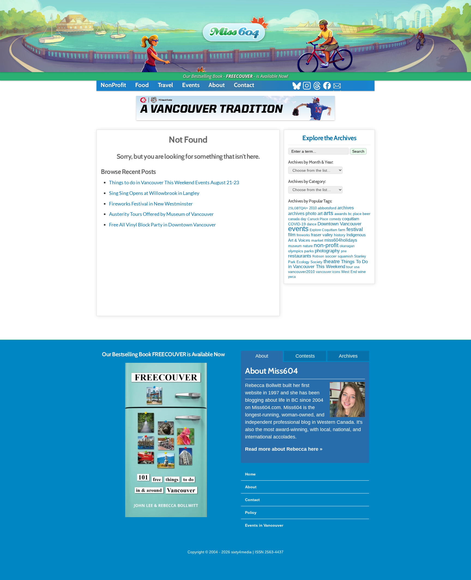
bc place (354, 214)
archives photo (302, 213)
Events (191, 85)
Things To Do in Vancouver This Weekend (328, 264)
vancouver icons (328, 272)
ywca (292, 277)
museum (295, 246)
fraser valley (322, 235)
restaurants (299, 256)
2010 (313, 208)
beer (366, 213)
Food (142, 85)
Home (250, 474)
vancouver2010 (301, 271)
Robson (318, 256)
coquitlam (350, 219)
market (317, 240)
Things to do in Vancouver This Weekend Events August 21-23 (174, 182)
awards (340, 213)
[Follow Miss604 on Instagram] (306, 86)
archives (345, 207)
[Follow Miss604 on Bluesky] (296, 86)
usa (357, 267)
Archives (348, 356)
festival (354, 229)
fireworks (303, 235)
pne (344, 251)
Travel (165, 85)
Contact (244, 85)
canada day (297, 219)
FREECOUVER (239, 76)
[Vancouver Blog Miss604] (235, 29)
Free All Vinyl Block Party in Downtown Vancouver (162, 225)
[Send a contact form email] (337, 86)
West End (349, 272)
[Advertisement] (188, 271)
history (339, 235)
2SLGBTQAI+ (298, 208)
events (298, 229)
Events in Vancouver (264, 525)
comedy (335, 219)
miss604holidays (340, 240)
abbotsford (327, 208)
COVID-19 (297, 224)
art (320, 213)
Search (358, 151)
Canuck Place (317, 219)
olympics (295, 251)
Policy (250, 512)
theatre (332, 261)
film (291, 234)
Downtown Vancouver (339, 223)
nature (308, 246)
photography (327, 250)
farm (341, 230)
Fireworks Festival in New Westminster (151, 204)
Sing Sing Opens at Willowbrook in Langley (154, 193)
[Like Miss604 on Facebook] (326, 86)
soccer (331, 256)
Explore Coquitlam (323, 230)
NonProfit (113, 85)
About (217, 85)
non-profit (326, 245)
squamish (345, 256)
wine (362, 271)
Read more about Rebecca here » (283, 449)
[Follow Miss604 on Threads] (316, 86)
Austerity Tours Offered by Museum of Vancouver (161, 214)
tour (349, 267)
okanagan (347, 246)
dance (311, 224)
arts (328, 213)
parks (309, 251)
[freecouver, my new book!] (166, 516)
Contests (305, 356)
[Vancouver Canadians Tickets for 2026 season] (235, 108)
